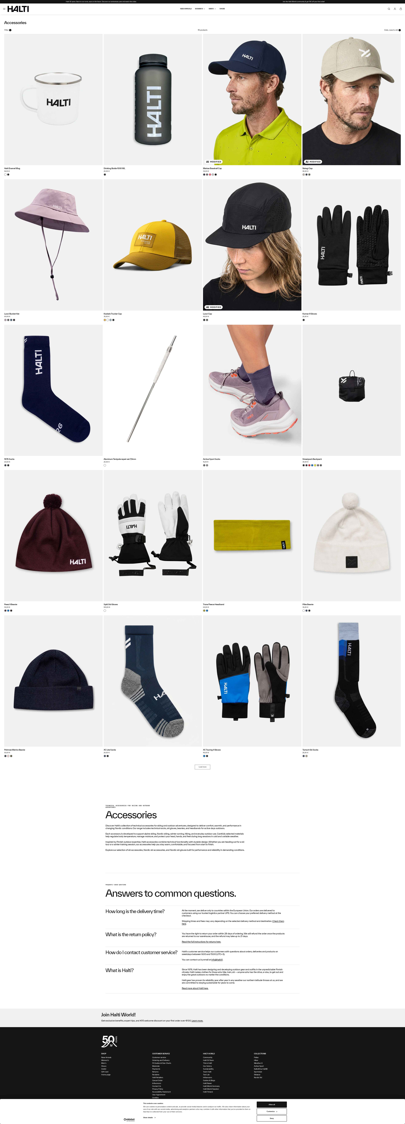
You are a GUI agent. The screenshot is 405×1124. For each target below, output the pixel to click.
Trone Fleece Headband (213, 605)
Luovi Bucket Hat (11, 314)
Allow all (272, 1104)
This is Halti (207, 1063)
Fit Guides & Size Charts (161, 1063)
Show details (148, 1117)
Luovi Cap (207, 314)
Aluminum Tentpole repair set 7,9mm (120, 459)
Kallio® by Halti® (261, 1069)
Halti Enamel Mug (12, 168)
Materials (156, 1066)
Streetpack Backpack (312, 459)
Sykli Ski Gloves (111, 605)
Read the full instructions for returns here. (201, 942)
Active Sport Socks (211, 459)
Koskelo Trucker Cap (113, 314)
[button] (4, 8)
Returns (155, 1072)
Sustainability (208, 1069)
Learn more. (197, 1021)
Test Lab (206, 1075)
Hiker (256, 1060)
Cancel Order (157, 1080)
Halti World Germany (211, 1086)
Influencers (156, 1083)
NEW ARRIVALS (186, 9)
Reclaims (155, 1075)
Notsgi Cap (307, 168)
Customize (271, 1111)
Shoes (103, 1066)
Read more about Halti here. (195, 988)
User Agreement (158, 1095)
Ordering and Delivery (160, 1060)
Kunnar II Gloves (309, 314)
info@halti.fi (217, 960)
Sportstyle (258, 1072)
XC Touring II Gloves (212, 750)
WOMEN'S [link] (199, 9)
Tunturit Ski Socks (310, 750)
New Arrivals (106, 1057)
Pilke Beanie (307, 605)
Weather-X (258, 1063)
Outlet (103, 1069)
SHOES (222, 9)
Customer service (159, 1057)
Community (207, 1057)
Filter (6, 30)
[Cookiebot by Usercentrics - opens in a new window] (129, 1119)
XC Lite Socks (110, 750)
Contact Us (156, 1086)
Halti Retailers (157, 1077)
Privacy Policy (157, 1089)
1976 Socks (9, 459)
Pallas (256, 1057)
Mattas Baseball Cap (212, 168)
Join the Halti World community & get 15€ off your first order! (304, 1)
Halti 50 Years (208, 1060)
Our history (207, 1066)
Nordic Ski (258, 1077)
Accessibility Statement (161, 1092)
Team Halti (207, 1072)
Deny (272, 1118)
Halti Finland (208, 1092)
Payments (156, 1069)
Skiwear (257, 1075)
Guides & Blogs (209, 1080)
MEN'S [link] (211, 9)
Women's (105, 1060)
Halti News (207, 1083)
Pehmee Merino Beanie (14, 750)
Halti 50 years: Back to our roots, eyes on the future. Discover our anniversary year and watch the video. (101, 1)
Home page (106, 1075)
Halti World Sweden (211, 1089)
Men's (103, 1063)
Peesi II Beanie (10, 605)
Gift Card (104, 1072)
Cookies (155, 1098)
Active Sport (259, 1066)
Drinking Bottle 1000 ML (114, 168)
